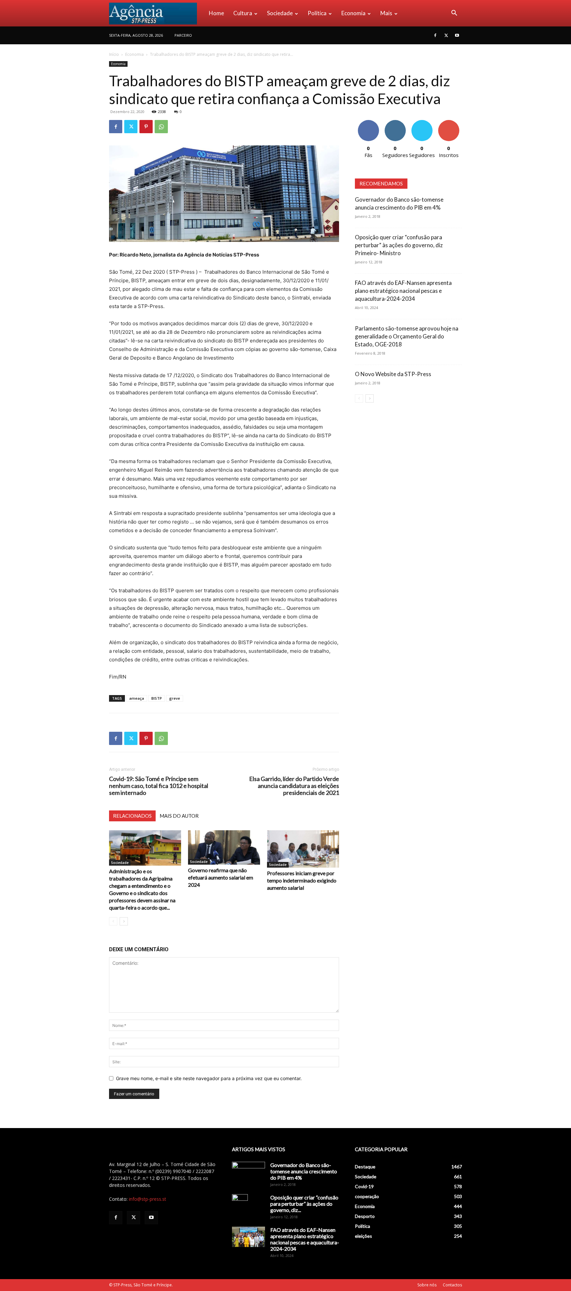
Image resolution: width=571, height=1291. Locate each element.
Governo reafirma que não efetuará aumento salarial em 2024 (220, 877)
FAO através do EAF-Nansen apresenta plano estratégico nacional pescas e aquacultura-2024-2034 (403, 290)
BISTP (156, 698)
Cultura (242, 13)
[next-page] (124, 921)
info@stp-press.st (147, 1199)
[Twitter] (446, 35)
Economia (353, 13)
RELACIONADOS (132, 816)
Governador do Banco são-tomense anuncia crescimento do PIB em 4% (303, 1171)
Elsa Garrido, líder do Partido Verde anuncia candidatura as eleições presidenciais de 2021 (294, 785)
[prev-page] (113, 921)
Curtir (368, 122)
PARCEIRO (183, 35)
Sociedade (280, 13)
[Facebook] (435, 35)
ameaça (136, 698)
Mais (386, 13)
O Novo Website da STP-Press (393, 374)
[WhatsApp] (161, 126)
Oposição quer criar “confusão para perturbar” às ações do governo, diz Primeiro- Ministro (399, 245)
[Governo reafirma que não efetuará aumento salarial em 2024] (224, 847)
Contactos (452, 1285)
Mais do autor (179, 816)
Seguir (395, 122)
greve (174, 698)
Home (216, 13)
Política (317, 13)
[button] (454, 14)
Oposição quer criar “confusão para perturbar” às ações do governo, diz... (304, 1203)
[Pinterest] (146, 126)
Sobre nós (427, 1285)
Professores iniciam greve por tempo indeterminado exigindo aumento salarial (301, 880)
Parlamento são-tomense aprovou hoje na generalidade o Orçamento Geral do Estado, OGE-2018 (406, 336)
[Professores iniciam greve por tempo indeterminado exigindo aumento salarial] (303, 849)
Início (114, 54)
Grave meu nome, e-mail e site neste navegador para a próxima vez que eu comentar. (209, 1078)
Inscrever (448, 122)
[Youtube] (457, 35)
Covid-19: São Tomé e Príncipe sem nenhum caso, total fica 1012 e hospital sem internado (158, 785)
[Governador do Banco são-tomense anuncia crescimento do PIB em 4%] (248, 1173)
